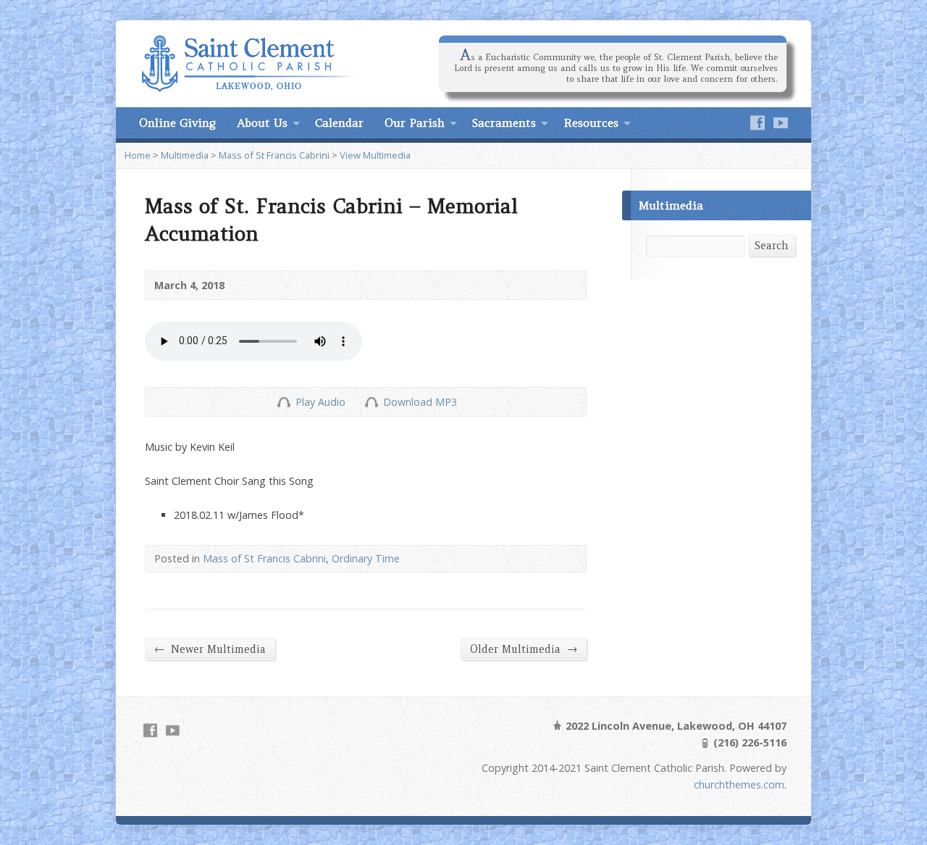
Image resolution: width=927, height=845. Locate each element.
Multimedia (185, 155)
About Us (262, 122)
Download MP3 (420, 402)
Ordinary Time (366, 558)
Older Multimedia (523, 649)
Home (138, 155)
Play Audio (283, 402)
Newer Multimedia (210, 649)
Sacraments (504, 122)
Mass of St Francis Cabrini (274, 155)
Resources (590, 122)
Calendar (339, 122)
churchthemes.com (739, 784)
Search (772, 245)
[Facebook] (757, 122)
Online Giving (177, 122)
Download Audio (371, 402)
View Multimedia (375, 155)
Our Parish (415, 122)
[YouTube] (780, 122)
